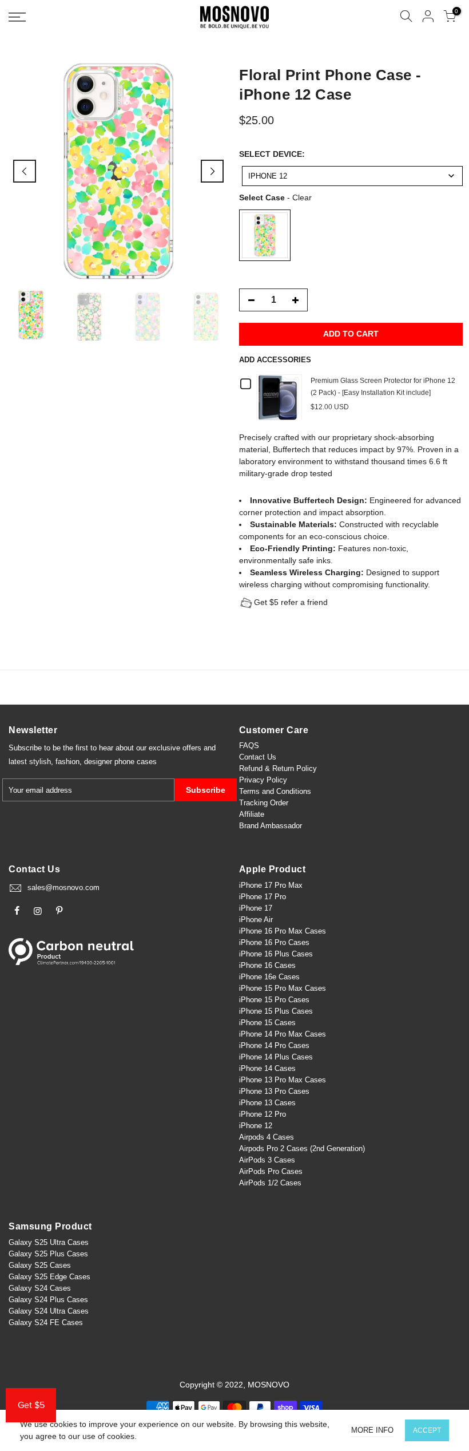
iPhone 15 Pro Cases (274, 999)
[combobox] (352, 176)
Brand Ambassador (270, 825)
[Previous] (24, 171)
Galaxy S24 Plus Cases (48, 1299)
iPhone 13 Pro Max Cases (282, 1080)
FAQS (249, 745)
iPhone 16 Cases (267, 965)
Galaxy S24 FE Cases (46, 1322)
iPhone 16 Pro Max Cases (282, 931)
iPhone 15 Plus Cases (276, 1011)
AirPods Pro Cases (271, 1171)
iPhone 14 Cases (267, 1068)
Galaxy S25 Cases (40, 1265)
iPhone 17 (255, 908)
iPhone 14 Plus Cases (276, 1057)
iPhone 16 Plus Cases (276, 954)
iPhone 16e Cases (269, 976)
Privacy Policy (263, 780)
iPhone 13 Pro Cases (274, 1091)
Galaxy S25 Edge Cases (49, 1276)
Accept (427, 1430)
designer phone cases (120, 761)
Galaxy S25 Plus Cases (48, 1254)
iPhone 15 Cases (267, 1022)
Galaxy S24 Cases (40, 1288)
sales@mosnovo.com (63, 887)
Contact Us (257, 757)
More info (372, 1430)
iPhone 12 (255, 1125)
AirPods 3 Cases (267, 1160)
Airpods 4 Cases (266, 1137)
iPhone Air (256, 919)
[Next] (212, 171)
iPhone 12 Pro (262, 1114)
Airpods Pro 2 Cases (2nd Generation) (302, 1148)
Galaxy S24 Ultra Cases (49, 1311)
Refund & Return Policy (278, 768)
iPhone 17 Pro (262, 896)
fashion (67, 761)
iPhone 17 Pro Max (271, 885)
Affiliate (251, 814)
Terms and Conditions (275, 791)
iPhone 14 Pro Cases (274, 1045)
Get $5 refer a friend (291, 602)
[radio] (265, 235)
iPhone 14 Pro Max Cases (282, 1034)
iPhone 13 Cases (267, 1102)
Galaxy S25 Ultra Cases (49, 1242)
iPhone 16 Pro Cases (274, 942)
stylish (40, 761)
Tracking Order (263, 802)
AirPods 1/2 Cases (270, 1183)
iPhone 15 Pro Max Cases (282, 988)
